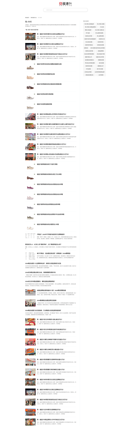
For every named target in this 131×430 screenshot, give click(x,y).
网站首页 (27, 17)
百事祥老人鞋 (102, 39)
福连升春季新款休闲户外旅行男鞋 (47, 164)
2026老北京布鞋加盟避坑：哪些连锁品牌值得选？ (40, 281)
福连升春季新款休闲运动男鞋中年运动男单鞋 (50, 214)
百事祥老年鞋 (100, 42)
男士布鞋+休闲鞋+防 (99, 30)
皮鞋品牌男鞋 (101, 51)
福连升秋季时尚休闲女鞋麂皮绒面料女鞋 (49, 64)
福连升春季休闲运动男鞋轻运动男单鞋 (48, 204)
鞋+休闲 (102, 27)
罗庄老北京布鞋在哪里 (90, 63)
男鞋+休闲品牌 (88, 30)
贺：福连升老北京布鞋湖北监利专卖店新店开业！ (52, 329)
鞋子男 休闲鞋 (100, 69)
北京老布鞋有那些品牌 (99, 72)
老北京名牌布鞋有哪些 (89, 54)
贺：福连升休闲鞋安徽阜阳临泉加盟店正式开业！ (52, 144)
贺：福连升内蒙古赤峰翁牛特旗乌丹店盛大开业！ (52, 339)
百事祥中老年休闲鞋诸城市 (90, 39)
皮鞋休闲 (86, 48)
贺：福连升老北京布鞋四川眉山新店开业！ (50, 319)
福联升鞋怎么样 (88, 57)
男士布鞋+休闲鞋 (100, 24)
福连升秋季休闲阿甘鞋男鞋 (45, 94)
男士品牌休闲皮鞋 (99, 33)
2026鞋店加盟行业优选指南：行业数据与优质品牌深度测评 (43, 310)
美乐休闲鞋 (101, 63)
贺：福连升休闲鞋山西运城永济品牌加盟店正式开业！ (53, 154)
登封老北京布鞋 (88, 36)
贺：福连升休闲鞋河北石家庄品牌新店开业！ (50, 44)
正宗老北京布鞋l (88, 72)
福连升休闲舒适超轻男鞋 (44, 104)
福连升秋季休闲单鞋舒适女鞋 (46, 74)
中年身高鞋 (88, 69)
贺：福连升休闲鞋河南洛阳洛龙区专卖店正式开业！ (52, 54)
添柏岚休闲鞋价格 (89, 75)
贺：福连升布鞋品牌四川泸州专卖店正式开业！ (51, 420)
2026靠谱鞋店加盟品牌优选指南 (46, 300)
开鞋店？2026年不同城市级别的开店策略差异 (51, 234)
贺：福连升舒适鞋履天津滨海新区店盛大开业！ (51, 369)
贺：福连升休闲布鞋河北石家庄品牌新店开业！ (51, 34)
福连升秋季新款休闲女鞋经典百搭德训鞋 (49, 84)
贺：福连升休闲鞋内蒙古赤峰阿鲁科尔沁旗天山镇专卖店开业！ (56, 124)
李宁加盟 (88, 33)
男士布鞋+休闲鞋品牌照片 (90, 27)
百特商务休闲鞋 (100, 45)
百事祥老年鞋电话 (89, 45)
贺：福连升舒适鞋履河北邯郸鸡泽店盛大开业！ (51, 359)
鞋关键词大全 (34, 17)
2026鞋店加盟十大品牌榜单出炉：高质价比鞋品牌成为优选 (43, 263)
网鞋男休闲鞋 (101, 60)
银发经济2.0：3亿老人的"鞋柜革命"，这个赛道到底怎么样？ (43, 244)
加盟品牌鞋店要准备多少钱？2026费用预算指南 (51, 290)
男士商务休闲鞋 (89, 42)
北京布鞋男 (101, 75)
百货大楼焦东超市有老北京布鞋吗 (97, 48)
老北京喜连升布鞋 (101, 54)
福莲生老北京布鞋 (100, 57)
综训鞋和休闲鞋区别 (89, 60)
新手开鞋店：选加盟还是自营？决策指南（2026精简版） (54, 253)
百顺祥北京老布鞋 (89, 51)
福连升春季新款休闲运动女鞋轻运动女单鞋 (50, 184)
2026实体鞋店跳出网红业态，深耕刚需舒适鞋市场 (40, 272)
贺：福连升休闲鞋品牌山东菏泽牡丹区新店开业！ (52, 114)
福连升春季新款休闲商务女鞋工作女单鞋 (49, 174)
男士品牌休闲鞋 (100, 36)
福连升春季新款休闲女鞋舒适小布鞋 (48, 224)
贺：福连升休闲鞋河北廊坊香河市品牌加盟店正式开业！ (54, 134)
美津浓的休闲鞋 (89, 66)
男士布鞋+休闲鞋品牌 (89, 24)
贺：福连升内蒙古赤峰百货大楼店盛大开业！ (50, 349)
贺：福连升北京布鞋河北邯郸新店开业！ (49, 410)
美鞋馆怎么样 (100, 66)
